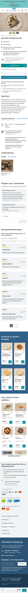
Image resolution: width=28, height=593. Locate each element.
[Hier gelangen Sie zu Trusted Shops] (2, 480)
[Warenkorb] (25, 10)
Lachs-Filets (5, 438)
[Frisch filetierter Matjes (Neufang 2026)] (7, 454)
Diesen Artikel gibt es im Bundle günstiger (14, 77)
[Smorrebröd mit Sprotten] (7, 166)
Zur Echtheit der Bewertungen (11, 485)
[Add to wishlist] (26, 15)
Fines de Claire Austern (6, 415)
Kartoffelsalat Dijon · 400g (18, 380)
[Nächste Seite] (16, 325)
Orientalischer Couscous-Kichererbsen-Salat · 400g (18, 355)
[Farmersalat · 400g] (6, 372)
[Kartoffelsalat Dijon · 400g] (19, 372)
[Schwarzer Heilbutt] (20, 454)
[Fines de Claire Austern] (7, 407)
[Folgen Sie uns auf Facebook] (2, 533)
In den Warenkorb (14, 65)
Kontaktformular (9, 555)
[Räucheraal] (20, 431)
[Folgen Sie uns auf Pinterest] (6, 533)
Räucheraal (18, 438)
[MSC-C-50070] (17, 501)
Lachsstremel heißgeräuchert (20, 415)
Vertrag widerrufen (15, 579)
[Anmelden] (22, 10)
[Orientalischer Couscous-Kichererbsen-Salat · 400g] (19, 347)
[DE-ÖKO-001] (4, 501)
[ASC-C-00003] (9, 501)
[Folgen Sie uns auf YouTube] (9, 533)
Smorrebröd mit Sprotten (5, 174)
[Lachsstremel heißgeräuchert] (20, 407)
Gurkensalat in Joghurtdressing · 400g (6, 355)
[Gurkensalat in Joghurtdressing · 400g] (6, 347)
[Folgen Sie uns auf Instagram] (4, 533)
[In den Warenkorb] (10, 361)
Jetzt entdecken (14, 5)
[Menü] (3, 10)
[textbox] (14, 216)
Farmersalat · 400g (5, 380)
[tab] (8, 118)
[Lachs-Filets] (7, 431)
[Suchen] (19, 10)
